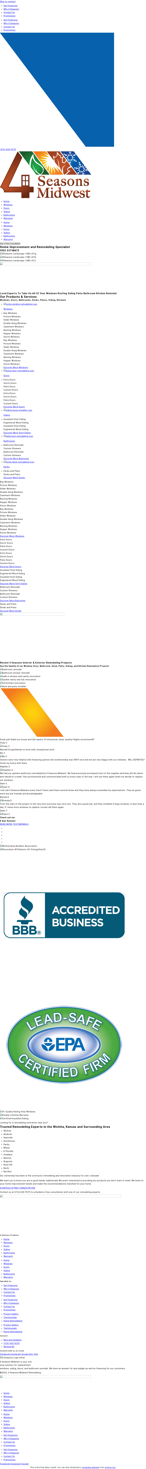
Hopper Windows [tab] (12, 333)
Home (7, 201)
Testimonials (10, 1317)
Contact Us (9, 12)
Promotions (10, 16)
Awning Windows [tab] (12, 330)
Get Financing (11, 6)
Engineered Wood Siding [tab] (16, 423)
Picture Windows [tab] (12, 316)
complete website (90, 1467)
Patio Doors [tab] (10, 386)
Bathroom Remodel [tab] (14, 445)
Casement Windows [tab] (14, 327)
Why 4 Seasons (11, 9)
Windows (8, 205)
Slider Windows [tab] (11, 320)
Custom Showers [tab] (12, 448)
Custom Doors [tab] (11, 390)
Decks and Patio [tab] (12, 471)
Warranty (8, 218)
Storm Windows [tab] (12, 337)
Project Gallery (11, 1314)
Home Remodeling (13, 1321)
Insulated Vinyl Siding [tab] (15, 419)
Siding (7, 211)
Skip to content (8, 1)
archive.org (110, 1467)
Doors (7, 208)
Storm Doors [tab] (10, 383)
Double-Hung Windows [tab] (15, 323)
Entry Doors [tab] (10, 380)
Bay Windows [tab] (10, 313)
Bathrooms (9, 215)
